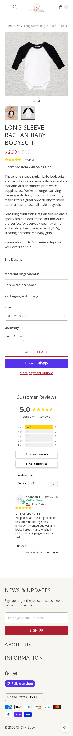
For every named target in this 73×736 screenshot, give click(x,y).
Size (8, 307)
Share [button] (23, 546)
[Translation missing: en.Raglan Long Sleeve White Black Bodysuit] (28, 113)
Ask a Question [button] (38, 464)
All (18, 26)
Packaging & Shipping (21, 296)
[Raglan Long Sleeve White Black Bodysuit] (36, 64)
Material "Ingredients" (22, 274)
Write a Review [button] (38, 454)
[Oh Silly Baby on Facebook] (9, 673)
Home (8, 26)
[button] (49, 552)
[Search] (15, 7)
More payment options (36, 373)
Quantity (12, 328)
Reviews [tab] (22, 475)
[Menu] (7, 7)
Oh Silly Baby (25, 727)
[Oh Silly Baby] (36, 7)
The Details (13, 259)
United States (23, 697)
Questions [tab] (23, 483)
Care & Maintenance (20, 285)
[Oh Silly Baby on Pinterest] (17, 673)
